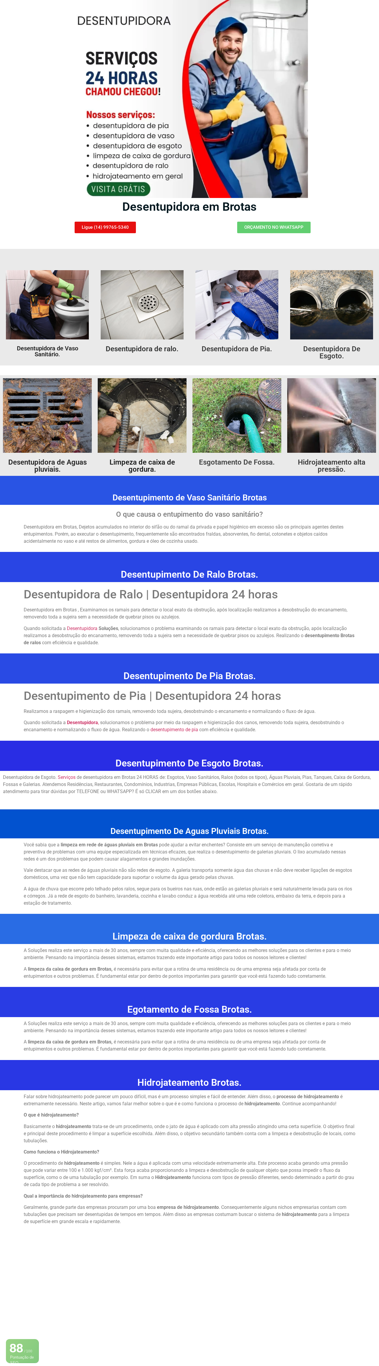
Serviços (67, 777)
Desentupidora (83, 628)
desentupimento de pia (174, 729)
